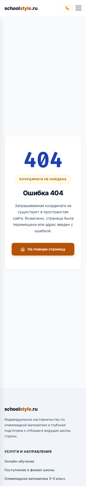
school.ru (21, 8)
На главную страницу (46, 249)
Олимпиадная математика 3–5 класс (34, 478)
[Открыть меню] (78, 8)
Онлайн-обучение (19, 461)
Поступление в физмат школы (29, 470)
